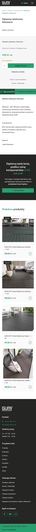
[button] (32, 3)
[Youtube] (10, 514)
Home (4, 10)
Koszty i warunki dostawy (18, 79)
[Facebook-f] (4, 514)
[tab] (7, 91)
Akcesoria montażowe (15, 10)
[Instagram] (16, 514)
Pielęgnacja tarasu (21, 48)
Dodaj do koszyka (21, 66)
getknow (13, 530)
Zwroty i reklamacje (18, 83)
